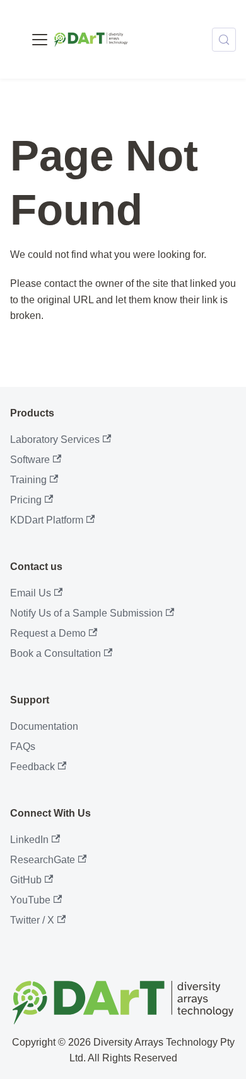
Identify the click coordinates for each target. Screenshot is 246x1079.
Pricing (26, 500)
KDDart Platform (46, 520)
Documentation (44, 726)
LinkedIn (29, 839)
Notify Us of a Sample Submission (86, 613)
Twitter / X (32, 920)
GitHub (26, 880)
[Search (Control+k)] (224, 40)
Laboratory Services (55, 439)
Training (28, 479)
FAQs (22, 746)
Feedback (32, 766)
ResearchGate (42, 859)
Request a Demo (48, 633)
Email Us (30, 593)
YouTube (30, 900)
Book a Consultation (55, 653)
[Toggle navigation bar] (39, 39)
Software (30, 459)
